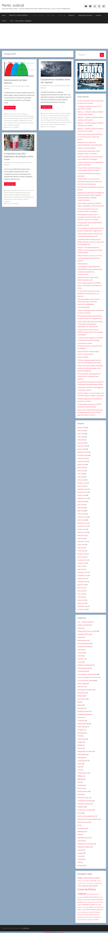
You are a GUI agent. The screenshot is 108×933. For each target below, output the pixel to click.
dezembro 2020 (82, 572)
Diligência (80, 696)
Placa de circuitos (83, 797)
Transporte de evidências (85, 844)
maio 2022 (80, 548)
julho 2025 (80, 467)
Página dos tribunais (85, 15)
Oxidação (80, 785)
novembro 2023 (82, 526)
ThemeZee (25, 928)
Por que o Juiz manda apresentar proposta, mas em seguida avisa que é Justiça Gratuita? (90, 250)
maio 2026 (80, 437)
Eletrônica (23, 116)
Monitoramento (8, 120)
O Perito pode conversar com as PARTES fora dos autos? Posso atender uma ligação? (90, 332)
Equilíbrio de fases (83, 711)
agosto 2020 (81, 584)
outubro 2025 (81, 458)
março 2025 (81, 480)
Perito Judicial (13, 5)
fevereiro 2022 (82, 554)
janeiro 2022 (81, 557)
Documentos (81, 699)
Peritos (71, 15)
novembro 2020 (82, 575)
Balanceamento (11, 114)
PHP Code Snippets (47, 932)
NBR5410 (16, 120)
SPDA (5, 125)
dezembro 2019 (82, 606)
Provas (43, 122)
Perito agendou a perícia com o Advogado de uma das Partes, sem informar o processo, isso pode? (89, 217)
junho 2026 (81, 433)
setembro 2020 (82, 581)
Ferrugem (80, 730)
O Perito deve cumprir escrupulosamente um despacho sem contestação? (89, 346)
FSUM (79, 736)
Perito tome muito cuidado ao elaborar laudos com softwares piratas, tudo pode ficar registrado (90, 368)
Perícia (79, 794)
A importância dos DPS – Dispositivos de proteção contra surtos (18, 156)
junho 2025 (81, 471)
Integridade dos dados (84, 751)
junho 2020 (81, 591)
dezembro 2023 (82, 523)
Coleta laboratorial (83, 668)
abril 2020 (80, 597)
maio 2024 (80, 507)
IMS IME (31, 118)
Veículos (80, 850)
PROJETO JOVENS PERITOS (18, 15)
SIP (78, 825)
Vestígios (80, 853)
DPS (13, 116)
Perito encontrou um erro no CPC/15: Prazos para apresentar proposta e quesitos (89, 258)
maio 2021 (80, 569)
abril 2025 (80, 477)
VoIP (78, 862)
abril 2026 (80, 440)
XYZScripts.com (61, 932)
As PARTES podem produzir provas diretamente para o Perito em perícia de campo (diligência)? (90, 242)
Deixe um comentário (12, 127)
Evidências (80, 720)
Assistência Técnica (83, 634)
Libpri (79, 767)
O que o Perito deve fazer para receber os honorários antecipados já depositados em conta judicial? (90, 324)
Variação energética (13, 125)
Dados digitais (82, 683)
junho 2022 (81, 544)
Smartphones (81, 828)
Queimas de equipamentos (53, 122)
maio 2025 (80, 474)
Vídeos (79, 856)
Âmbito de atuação (83, 625)
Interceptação (82, 754)
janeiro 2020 (81, 603)
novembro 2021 (82, 560)
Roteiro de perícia (83, 822)
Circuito (18, 114)
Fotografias (81, 733)
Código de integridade (85, 665)
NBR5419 (22, 120)
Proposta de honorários (85, 810)
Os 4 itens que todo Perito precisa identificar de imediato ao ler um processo (88, 293)
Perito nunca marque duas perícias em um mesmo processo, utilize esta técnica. (90, 136)
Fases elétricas (23, 118)
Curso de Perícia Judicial (85, 680)
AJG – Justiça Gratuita (84, 622)
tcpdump (80, 841)
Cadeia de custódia (83, 646)
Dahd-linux (81, 686)
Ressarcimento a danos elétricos (13, 199)
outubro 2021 (81, 563)
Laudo (42, 120)
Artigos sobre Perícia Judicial (56, 113)
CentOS (80, 656)
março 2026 (81, 443)
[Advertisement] (54, 36)
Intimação (80, 757)
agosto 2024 (81, 501)
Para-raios (57, 120)
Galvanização (81, 739)
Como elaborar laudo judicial (54, 115)
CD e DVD (80, 653)
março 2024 (81, 514)
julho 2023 (80, 538)
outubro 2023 (81, 529)
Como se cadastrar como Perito (87, 677)
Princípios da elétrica (27, 123)
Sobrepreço (81, 831)
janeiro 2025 (81, 486)
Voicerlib (80, 859)
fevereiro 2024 (82, 517)
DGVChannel (81, 693)
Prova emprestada (83, 307)
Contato (98, 15)
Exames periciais (82, 357)
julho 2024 (80, 504)
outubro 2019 (81, 609)
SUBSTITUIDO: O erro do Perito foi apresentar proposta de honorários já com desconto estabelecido (89, 181)
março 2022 (81, 551)
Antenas (45, 113)
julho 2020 (80, 588)
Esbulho (80, 717)
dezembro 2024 (82, 489)
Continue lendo (9, 107)
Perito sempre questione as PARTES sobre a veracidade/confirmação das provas (89, 285)
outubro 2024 (81, 495)
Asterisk (80, 637)
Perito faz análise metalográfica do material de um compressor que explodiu (88, 376)
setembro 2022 (82, 541)
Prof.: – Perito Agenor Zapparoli (20, 21)
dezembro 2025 (82, 452)
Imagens (80, 742)
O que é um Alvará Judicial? (86, 148)
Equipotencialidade (13, 118)
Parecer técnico (65, 120)
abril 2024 (80, 511)
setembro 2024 (82, 498)
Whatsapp (80, 865)
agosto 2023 (81, 535)
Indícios (80, 748)
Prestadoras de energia (14, 123)
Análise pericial (82, 264)
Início (4, 15)
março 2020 (81, 600)
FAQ (3, 21)
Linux (79, 770)
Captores (68, 113)
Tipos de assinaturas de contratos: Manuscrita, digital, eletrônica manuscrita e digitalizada (88, 301)
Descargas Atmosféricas (20, 192)
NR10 (27, 120)
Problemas (81, 807)
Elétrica (17, 116)
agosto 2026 (81, 427)
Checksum (81, 659)
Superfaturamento (83, 838)
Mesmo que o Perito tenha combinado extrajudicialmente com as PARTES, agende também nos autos (90, 412)
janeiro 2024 (81, 520)
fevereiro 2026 (82, 446)
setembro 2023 (82, 532)
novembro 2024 (82, 492)
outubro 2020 (81, 578)
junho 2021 (80, 566)
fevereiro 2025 (82, 483)
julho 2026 (80, 430)
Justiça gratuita (82, 760)
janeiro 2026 (81, 449)
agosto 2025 (81, 464)
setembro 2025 (82, 461)
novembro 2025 (82, 455)
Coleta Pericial (82, 671)
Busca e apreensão (83, 643)
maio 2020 (80, 594)
